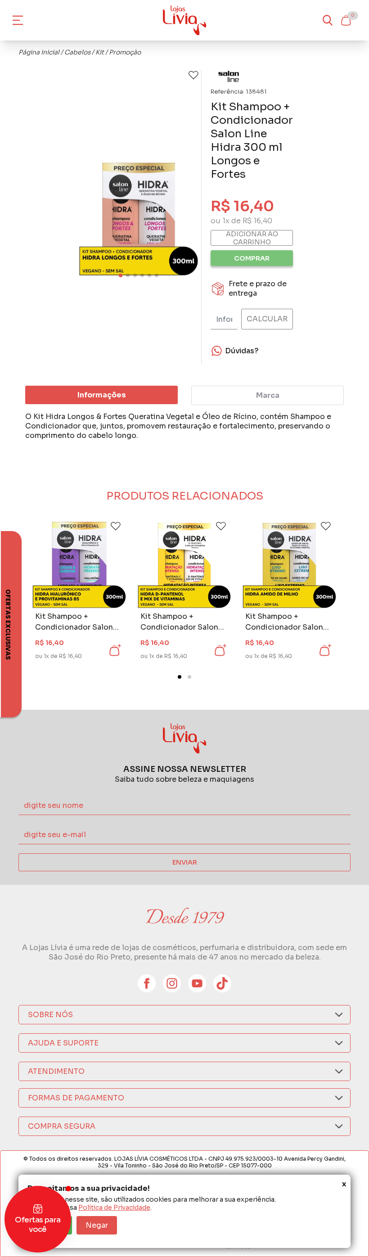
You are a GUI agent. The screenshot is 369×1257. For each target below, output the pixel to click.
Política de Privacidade (114, 1207)
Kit (99, 52)
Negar (97, 1225)
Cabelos (77, 52)
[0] (345, 20)
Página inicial (38, 52)
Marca (267, 395)
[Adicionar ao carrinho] (114, 650)
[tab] (179, 677)
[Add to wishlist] (193, 75)
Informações (101, 395)
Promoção (125, 52)
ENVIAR (184, 862)
